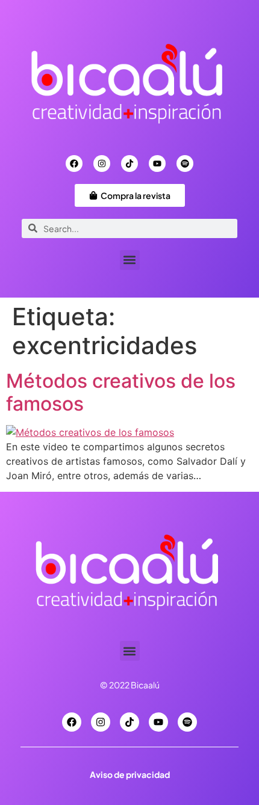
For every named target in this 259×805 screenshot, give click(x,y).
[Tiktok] (129, 163)
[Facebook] (74, 163)
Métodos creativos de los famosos (121, 392)
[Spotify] (184, 163)
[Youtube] (157, 163)
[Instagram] (101, 163)
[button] (130, 260)
